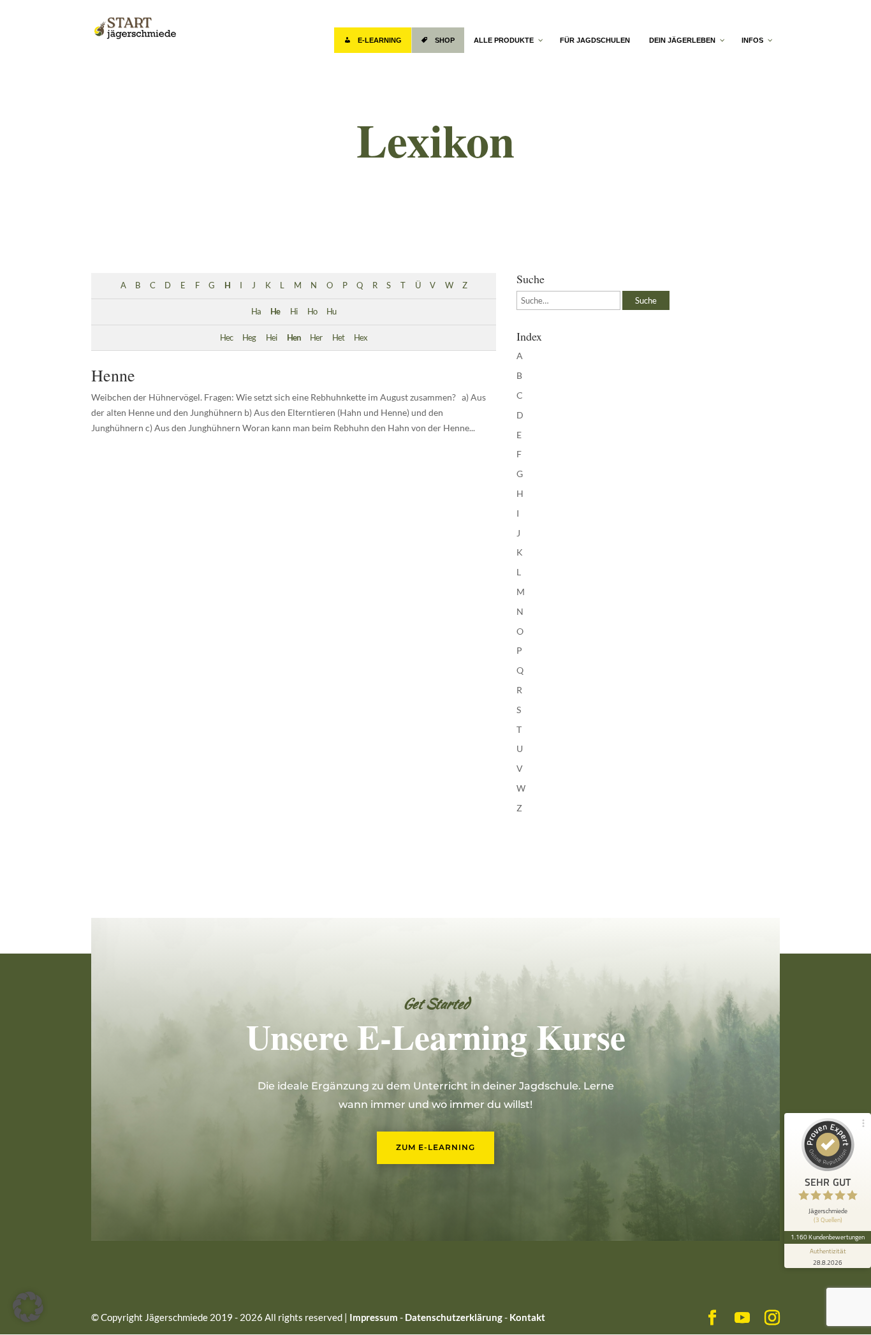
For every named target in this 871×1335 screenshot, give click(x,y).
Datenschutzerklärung (453, 1317)
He (275, 311)
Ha (256, 311)
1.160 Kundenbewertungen (828, 1236)
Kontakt (527, 1317)
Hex (360, 338)
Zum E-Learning (435, 1147)
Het (338, 338)
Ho (312, 311)
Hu (331, 311)
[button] (28, 1307)
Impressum (373, 1317)
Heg (249, 338)
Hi (293, 311)
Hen (293, 338)
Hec (226, 338)
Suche (646, 300)
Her (316, 338)
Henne (113, 375)
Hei (271, 338)
